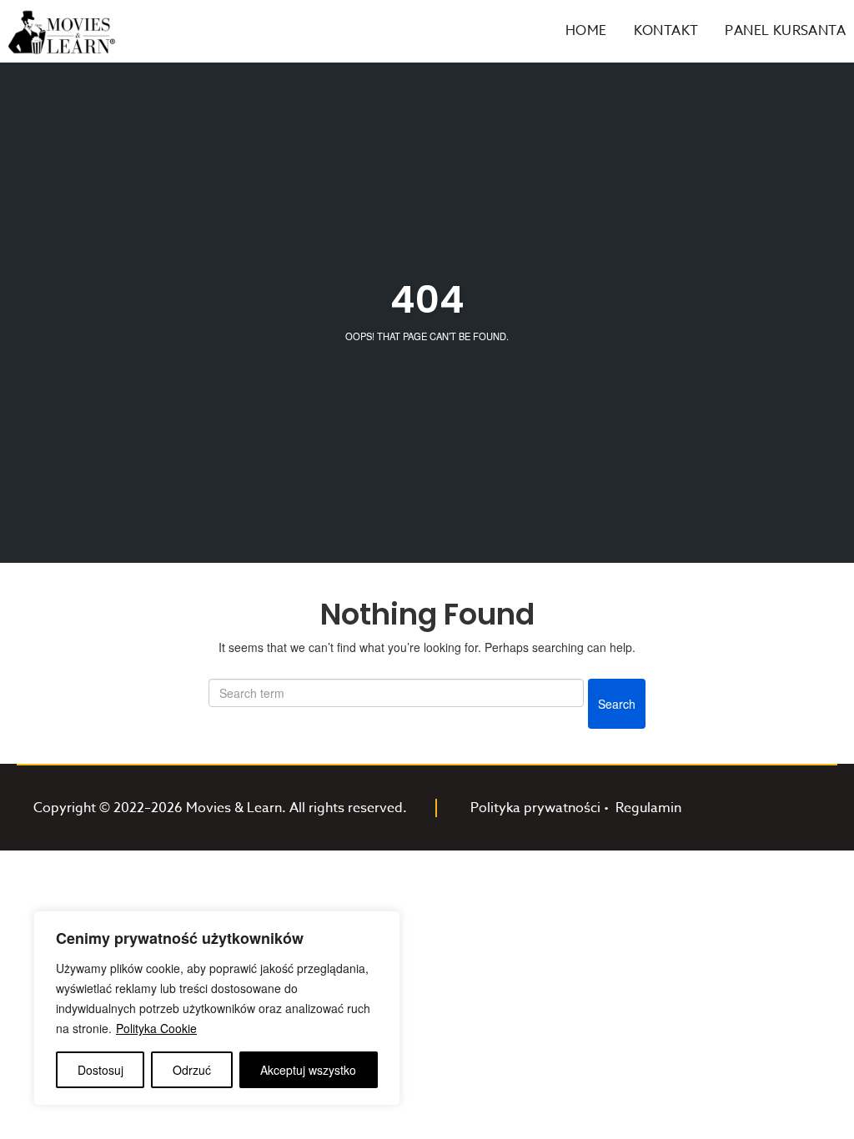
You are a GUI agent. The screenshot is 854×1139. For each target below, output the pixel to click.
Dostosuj (100, 1069)
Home (586, 31)
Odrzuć (192, 1069)
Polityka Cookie (156, 1028)
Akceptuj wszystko (308, 1069)
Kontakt (666, 31)
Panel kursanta (785, 31)
